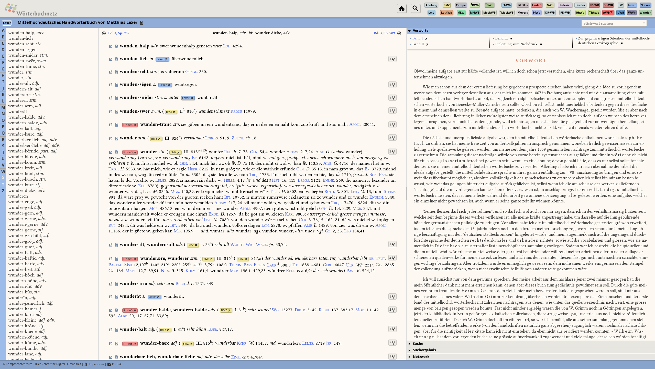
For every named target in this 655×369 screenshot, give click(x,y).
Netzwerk (421, 356)
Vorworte (421, 30)
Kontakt (117, 364)
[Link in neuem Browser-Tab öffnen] (166, 59)
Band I (417, 38)
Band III (501, 38)
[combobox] (614, 23)
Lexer (160, 59)
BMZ (169, 112)
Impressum (96, 364)
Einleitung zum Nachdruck (516, 44)
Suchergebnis (424, 350)
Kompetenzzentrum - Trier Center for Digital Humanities (43, 364)
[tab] (531, 31)
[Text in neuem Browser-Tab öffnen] (426, 38)
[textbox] (614, 23)
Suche (418, 343)
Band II (418, 44)
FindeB (128, 125)
